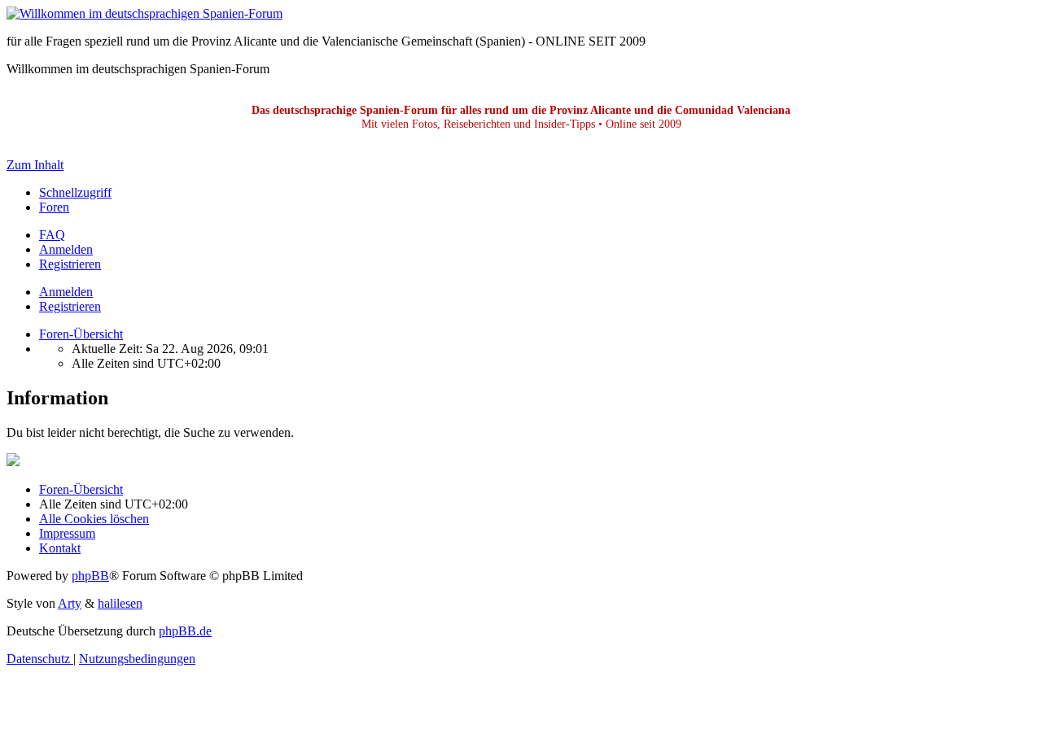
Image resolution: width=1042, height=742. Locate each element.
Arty (69, 603)
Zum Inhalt (35, 165)
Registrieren (70, 306)
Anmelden (66, 292)
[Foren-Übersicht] (144, 13)
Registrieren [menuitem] (70, 264)
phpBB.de (185, 631)
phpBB (90, 576)
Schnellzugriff (75, 192)
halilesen (120, 603)
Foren (54, 207)
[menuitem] (52, 235)
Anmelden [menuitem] (66, 249)
